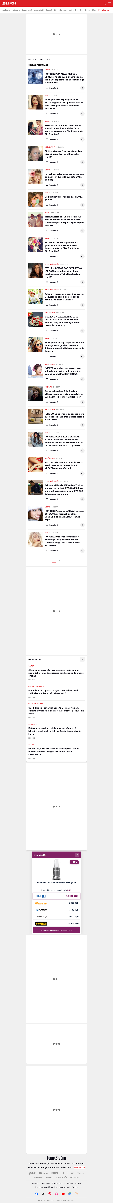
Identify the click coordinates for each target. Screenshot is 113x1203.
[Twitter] (43, 1194)
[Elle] (64, 1173)
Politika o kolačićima (44, 1187)
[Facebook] (36, 1194)
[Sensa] (49, 1177)
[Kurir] (32, 1173)
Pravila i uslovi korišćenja (62, 1183)
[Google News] (69, 1194)
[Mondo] (43, 1173)
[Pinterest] (50, 1194)
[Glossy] (80, 1173)
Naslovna (32, 59)
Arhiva (75, 1187)
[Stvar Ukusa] (74, 1177)
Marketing (36, 1183)
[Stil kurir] (72, 1173)
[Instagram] (56, 1194)
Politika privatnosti (62, 1187)
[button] (52, 88)
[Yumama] (61, 1177)
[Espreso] (55, 1173)
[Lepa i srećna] (8, 3)
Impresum (46, 1183)
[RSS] (76, 1194)
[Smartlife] (38, 1177)
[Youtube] (63, 1194)
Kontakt (78, 1183)
